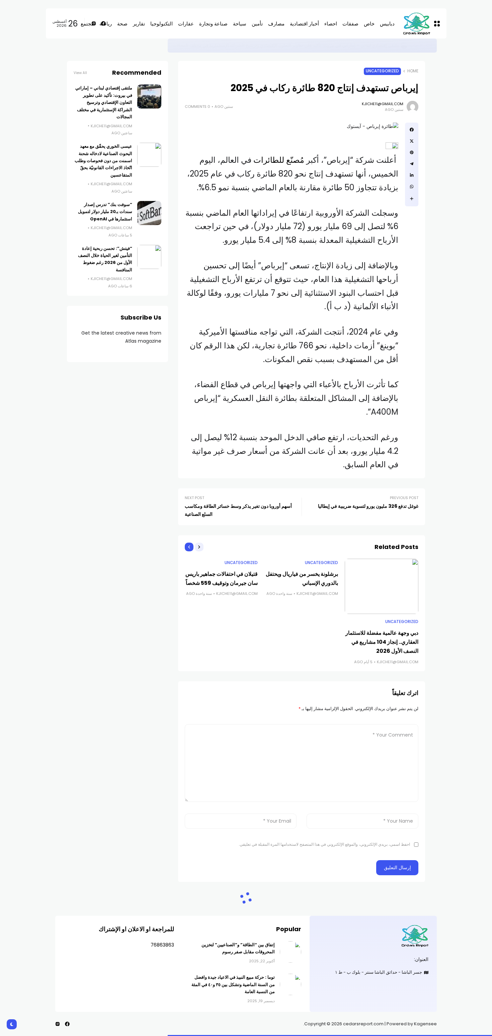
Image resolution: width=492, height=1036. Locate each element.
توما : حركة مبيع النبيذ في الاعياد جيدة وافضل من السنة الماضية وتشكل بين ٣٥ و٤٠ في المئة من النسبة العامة (233, 984)
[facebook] (412, 130)
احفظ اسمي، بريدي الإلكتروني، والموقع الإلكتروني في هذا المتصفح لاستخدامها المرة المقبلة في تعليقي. (324, 844)
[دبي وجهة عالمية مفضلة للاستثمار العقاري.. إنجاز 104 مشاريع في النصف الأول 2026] (381, 586)
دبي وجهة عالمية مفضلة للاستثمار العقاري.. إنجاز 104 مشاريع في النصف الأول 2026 (381, 642)
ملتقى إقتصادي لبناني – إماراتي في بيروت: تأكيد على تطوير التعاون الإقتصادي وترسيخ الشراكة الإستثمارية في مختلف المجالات (286, 45)
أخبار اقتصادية (420, 45)
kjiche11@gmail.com (382, 104)
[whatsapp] (412, 187)
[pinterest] (412, 152)
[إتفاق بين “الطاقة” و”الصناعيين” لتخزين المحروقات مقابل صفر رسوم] (290, 952)
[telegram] (412, 164)
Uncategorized (382, 71)
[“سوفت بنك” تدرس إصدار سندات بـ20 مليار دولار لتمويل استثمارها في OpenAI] (149, 213)
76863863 (162, 945)
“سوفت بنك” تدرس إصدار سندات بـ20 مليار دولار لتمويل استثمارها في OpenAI (105, 212)
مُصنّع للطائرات (277, 159)
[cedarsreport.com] (373, 935)
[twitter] (412, 141)
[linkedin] (412, 175)
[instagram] (57, 1024)
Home (412, 71)
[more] (411, 198)
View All (80, 72)
